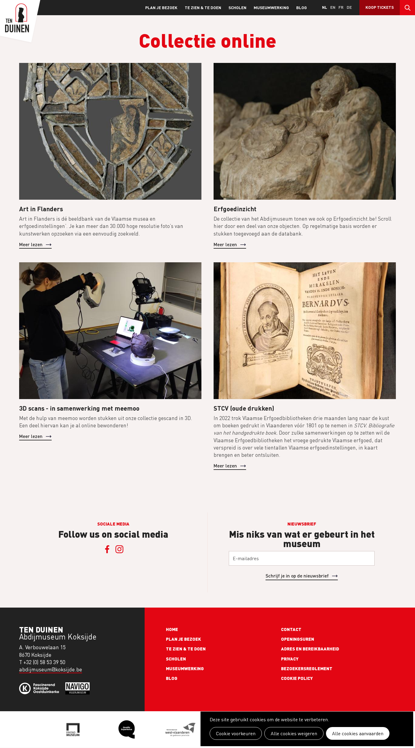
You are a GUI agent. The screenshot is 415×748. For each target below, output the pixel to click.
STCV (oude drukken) (244, 408)
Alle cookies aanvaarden (357, 733)
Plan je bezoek (161, 7)
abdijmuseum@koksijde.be (50, 669)
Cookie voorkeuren (236, 733)
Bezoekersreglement (306, 668)
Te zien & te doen (203, 7)
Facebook (107, 549)
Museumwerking (271, 7)
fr (341, 7)
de (349, 7)
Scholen (237, 7)
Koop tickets (379, 7)
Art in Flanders (41, 208)
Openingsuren (297, 639)
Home (172, 629)
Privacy (290, 658)
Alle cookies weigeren (294, 733)
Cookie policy (297, 678)
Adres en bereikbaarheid (310, 648)
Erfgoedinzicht (235, 208)
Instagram (119, 549)
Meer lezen (31, 244)
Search (407, 7)
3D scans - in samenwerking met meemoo (79, 408)
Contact (291, 629)
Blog (301, 7)
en (332, 7)
